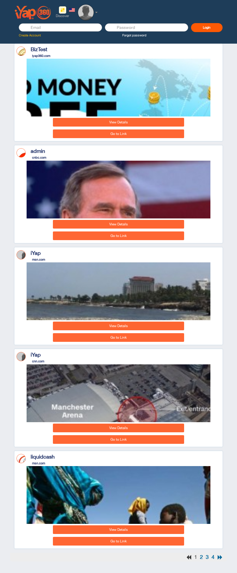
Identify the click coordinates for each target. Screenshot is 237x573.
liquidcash (40, 457)
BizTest (36, 49)
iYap (33, 253)
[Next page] (220, 557)
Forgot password (134, 35)
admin (35, 151)
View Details (118, 122)
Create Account (30, 35)
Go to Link (118, 134)
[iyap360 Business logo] (32, 12)
